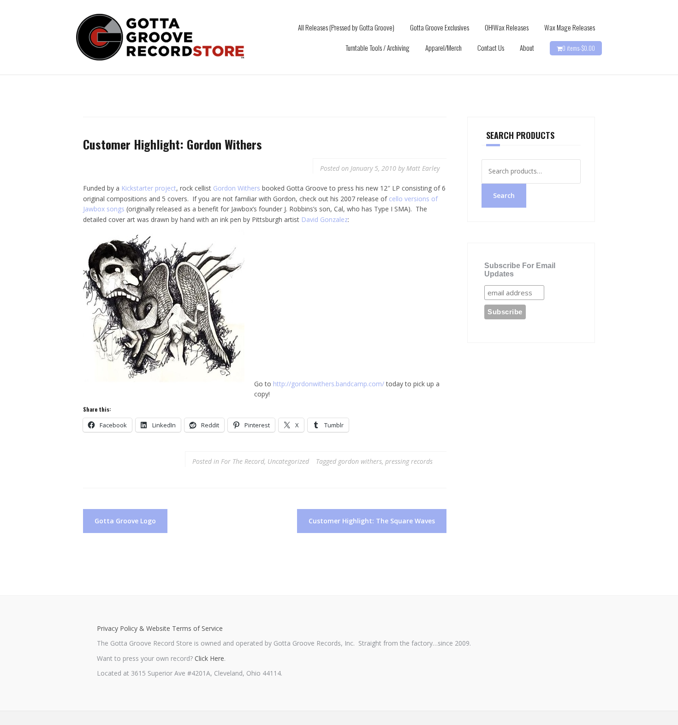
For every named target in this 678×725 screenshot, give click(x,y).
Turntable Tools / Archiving (377, 47)
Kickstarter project (148, 188)
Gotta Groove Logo (125, 520)
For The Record (242, 461)
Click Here (209, 658)
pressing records (409, 461)
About (527, 47)
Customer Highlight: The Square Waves (372, 520)
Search (504, 195)
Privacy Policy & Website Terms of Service (160, 628)
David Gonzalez (324, 219)
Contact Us (490, 47)
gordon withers (360, 461)
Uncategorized (288, 461)
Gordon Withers (237, 188)
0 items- (578, 48)
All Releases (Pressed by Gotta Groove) (346, 27)
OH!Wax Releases (507, 27)
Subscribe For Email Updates (519, 270)
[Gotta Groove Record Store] (160, 36)
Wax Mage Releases (569, 27)
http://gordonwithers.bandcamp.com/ (328, 383)
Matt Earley (423, 168)
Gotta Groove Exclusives (439, 27)
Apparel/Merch (443, 47)
